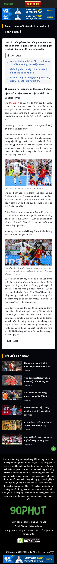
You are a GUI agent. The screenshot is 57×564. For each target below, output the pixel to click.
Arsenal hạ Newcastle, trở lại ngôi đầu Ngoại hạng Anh (38, 438)
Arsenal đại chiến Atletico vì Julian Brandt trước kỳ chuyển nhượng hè (38, 424)
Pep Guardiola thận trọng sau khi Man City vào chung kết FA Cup (37, 409)
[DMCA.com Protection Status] (28, 540)
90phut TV (14, 102)
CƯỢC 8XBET (33, 4)
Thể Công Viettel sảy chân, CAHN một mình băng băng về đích (29, 71)
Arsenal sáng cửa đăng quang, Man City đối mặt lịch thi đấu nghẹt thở (30, 79)
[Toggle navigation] (52, 4)
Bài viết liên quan (17, 356)
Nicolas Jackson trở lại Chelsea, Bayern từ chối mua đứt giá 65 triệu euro (30, 63)
